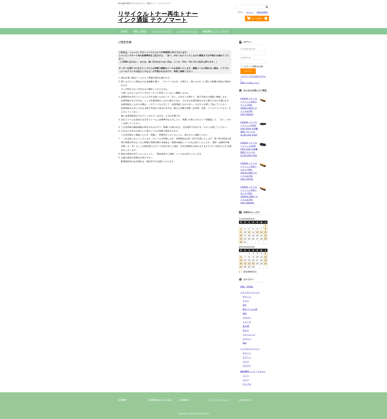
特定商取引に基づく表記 (159, 400)
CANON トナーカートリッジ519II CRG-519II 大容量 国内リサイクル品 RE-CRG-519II (249, 149)
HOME (124, 31)
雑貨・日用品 (140, 31)
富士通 (246, 326)
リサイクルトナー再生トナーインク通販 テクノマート (158, 16)
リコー (246, 301)
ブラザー (247, 318)
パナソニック (249, 334)
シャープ (247, 322)
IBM (244, 343)
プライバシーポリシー (219, 400)
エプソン (247, 339)
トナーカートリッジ (162, 31)
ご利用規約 (183, 400)
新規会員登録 (262, 12)
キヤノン (247, 296)
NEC (245, 313)
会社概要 (122, 400)
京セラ (246, 330)
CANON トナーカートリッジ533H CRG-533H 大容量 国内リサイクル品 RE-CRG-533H (249, 128)
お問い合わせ (245, 400)
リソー (246, 375)
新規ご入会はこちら (249, 83)
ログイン (250, 12)
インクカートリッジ (187, 31)
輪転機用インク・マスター (215, 31)
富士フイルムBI (250, 309)
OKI (244, 305)
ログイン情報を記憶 (253, 66)
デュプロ (247, 384)
